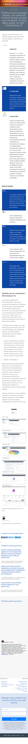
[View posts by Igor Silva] (3, 517)
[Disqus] (14, 621)
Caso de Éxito (14, 10)
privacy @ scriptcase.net (15, 728)
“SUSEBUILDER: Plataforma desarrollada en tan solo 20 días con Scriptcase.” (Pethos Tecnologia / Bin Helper (21, 686)
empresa (17, 53)
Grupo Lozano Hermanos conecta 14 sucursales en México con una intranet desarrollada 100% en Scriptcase (11, 554)
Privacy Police (19, 729)
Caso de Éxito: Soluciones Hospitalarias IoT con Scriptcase (11, 585)
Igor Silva (6, 520)
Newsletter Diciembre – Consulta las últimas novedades (7, 684)
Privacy (22, 735)
